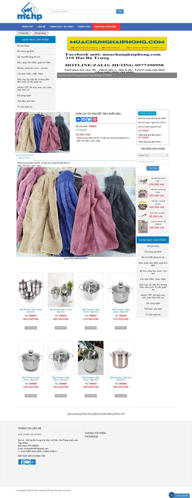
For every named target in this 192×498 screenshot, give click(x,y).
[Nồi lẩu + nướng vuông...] (143, 205)
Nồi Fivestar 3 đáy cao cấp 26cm (120, 378)
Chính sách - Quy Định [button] (61, 27)
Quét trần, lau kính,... (158, 213)
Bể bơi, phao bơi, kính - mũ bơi (32, 68)
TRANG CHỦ (27, 27)
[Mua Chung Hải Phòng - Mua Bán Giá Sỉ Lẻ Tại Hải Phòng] (29, 11)
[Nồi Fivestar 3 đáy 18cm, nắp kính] (91, 290)
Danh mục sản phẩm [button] (106, 27)
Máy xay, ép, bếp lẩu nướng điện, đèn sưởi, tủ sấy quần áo (33, 80)
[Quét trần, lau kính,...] (143, 215)
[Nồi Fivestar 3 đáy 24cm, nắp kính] (91, 358)
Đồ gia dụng (23, 45)
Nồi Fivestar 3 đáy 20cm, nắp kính (60, 378)
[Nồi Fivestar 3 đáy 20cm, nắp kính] (61, 358)
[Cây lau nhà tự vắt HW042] (143, 226)
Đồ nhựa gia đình (25, 51)
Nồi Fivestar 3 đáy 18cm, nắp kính (90, 310)
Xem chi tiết (31, 328)
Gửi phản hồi (182, 496)
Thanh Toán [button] (84, 27)
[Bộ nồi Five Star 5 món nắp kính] (31, 290)
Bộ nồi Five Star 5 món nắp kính (31, 310)
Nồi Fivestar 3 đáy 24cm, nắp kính (90, 378)
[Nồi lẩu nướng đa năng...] (143, 193)
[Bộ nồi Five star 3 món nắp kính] (61, 290)
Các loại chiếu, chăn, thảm (30, 73)
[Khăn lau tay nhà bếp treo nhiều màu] (42, 132)
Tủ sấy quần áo (24, 106)
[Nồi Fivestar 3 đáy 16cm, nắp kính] (31, 358)
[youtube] (27, 464)
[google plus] (33, 464)
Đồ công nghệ (24, 95)
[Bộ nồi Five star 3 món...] (143, 180)
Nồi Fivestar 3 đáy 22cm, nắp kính (120, 310)
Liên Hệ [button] (41, 27)
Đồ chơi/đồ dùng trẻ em (28, 57)
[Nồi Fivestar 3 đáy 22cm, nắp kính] (121, 290)
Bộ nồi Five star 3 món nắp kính (61, 310)
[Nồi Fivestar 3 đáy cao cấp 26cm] (121, 358)
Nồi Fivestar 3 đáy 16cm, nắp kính (30, 378)
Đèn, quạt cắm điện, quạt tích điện (34, 62)
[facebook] (21, 464)
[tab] (24, 158)
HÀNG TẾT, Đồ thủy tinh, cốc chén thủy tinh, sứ (34, 88)
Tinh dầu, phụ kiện (26, 101)
